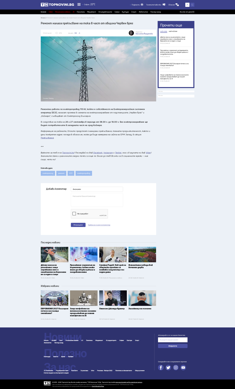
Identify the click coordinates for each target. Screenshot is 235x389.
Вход (187, 5)
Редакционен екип (62, 370)
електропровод (83, 173)
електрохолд (48, 173)
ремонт (61, 173)
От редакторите (105, 12)
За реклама (84, 370)
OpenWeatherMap (98, 386)
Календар (47, 356)
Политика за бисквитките (123, 370)
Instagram (176, 367)
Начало (46, 340)
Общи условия (139, 370)
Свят (51, 12)
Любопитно (143, 12)
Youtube (183, 367)
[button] (137, 5)
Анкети (55, 356)
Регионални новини (62, 12)
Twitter (168, 367)
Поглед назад (155, 12)
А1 (73, 12)
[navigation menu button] (79, 4)
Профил (70, 356)
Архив (63, 356)
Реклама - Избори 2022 (104, 370)
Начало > (44, 18)
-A (79, 33)
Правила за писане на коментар (99, 225)
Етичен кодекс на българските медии (56, 373)
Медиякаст (91, 12)
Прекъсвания (47, 137)
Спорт (133, 12)
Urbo (92, 370)
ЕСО (70, 173)
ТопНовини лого (57, 5)
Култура (125, 12)
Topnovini (47, 383)
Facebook (161, 367)
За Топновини (48, 370)
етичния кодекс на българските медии (129, 382)
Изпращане (78, 225)
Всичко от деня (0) (187, 12)
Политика (81, 12)
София (117, 12)
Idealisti (43, 12)
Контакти (74, 370)
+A (75, 33)
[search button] (192, 5)
